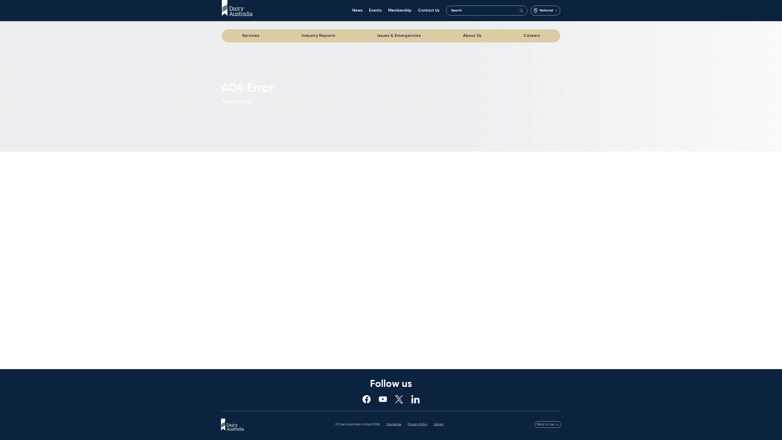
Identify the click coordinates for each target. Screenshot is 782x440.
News (357, 11)
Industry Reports (318, 36)
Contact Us (428, 11)
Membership (400, 11)
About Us (472, 36)
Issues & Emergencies (399, 36)
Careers (532, 36)
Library (439, 424)
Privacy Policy (418, 424)
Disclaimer (394, 424)
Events (375, 11)
